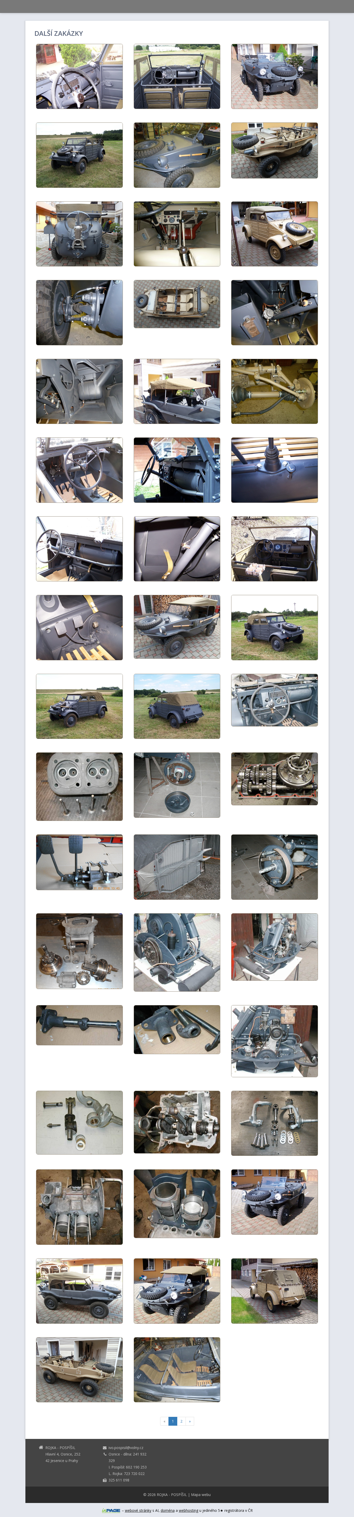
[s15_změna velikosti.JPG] (177, 234)
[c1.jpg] (79, 706)
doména (168, 1510)
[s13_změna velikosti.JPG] (275, 150)
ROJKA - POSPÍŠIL (172, 1494)
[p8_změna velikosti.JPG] (79, 951)
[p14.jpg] (79, 1123)
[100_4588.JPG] (275, 1291)
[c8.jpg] (177, 549)
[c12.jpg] (275, 549)
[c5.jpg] (177, 76)
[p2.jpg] (79, 786)
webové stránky (138, 1510)
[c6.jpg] (177, 470)
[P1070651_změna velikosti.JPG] (275, 391)
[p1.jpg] (177, 1122)
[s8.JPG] (275, 1202)
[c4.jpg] (79, 155)
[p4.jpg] (177, 1203)
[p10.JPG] (275, 867)
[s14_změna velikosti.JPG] (177, 304)
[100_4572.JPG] (275, 234)
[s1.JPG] (79, 1291)
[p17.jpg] (177, 1029)
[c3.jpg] (177, 706)
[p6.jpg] (177, 952)
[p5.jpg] (275, 947)
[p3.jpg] (79, 1207)
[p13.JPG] (275, 1123)
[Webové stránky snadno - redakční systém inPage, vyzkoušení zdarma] (111, 1510)
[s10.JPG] (177, 391)
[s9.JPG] (79, 470)
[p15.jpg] (275, 778)
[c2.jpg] (275, 627)
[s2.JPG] (79, 234)
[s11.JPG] (177, 1291)
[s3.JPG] (177, 1369)
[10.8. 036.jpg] (79, 549)
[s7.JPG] (275, 76)
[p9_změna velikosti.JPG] (79, 862)
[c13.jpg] (275, 700)
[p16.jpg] (79, 1025)
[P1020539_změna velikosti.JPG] (177, 155)
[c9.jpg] (79, 627)
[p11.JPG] (177, 785)
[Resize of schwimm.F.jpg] (177, 627)
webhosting (188, 1510)
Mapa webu (201, 1494)
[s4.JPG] (79, 391)
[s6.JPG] (275, 312)
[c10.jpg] (79, 76)
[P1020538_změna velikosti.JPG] (79, 312)
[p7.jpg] (275, 1041)
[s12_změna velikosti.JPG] (79, 1369)
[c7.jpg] (275, 470)
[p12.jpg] (177, 867)
